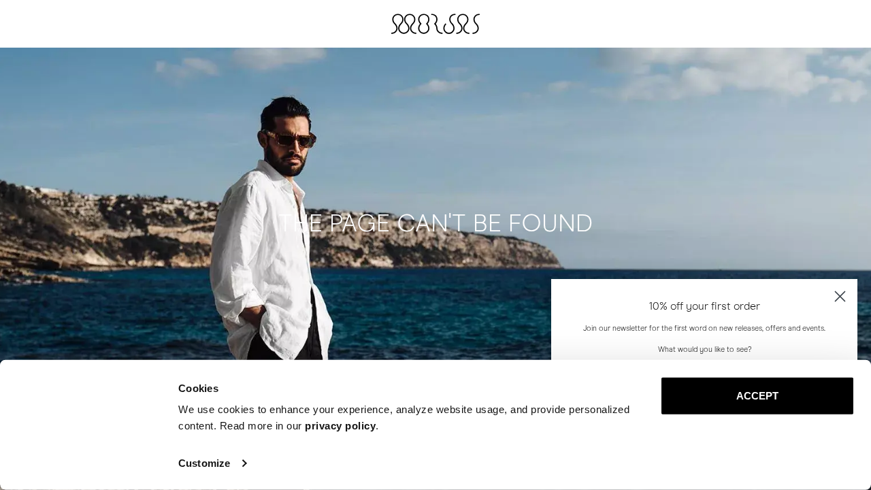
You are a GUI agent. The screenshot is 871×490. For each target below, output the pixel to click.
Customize (204, 463)
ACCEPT (757, 396)
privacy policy (340, 425)
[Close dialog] (840, 296)
